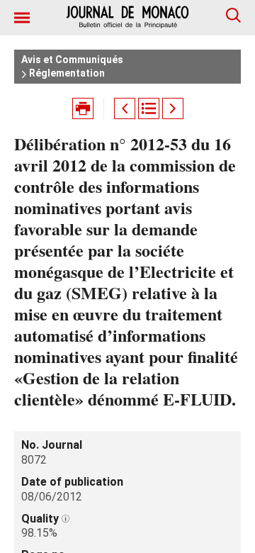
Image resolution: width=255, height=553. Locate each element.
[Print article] (83, 108)
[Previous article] (124, 108)
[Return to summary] (148, 108)
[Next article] (172, 108)
